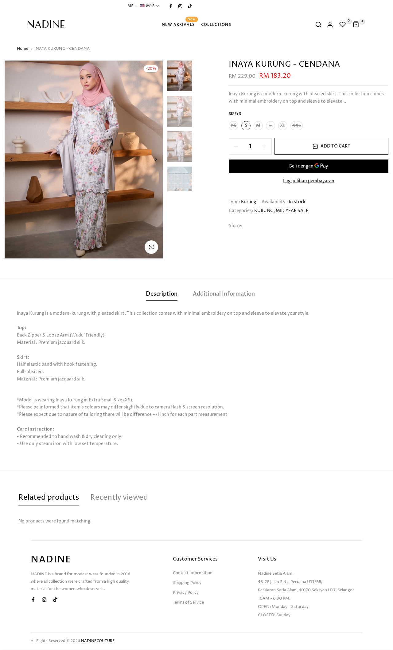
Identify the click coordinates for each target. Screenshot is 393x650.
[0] (342, 24)
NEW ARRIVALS (179, 24)
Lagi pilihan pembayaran (308, 180)
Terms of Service (188, 602)
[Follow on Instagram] (179, 6)
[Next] (151, 159)
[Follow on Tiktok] (189, 6)
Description (161, 294)
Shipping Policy (187, 582)
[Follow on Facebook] (170, 6)
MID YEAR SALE (292, 211)
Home (22, 48)
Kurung (248, 202)
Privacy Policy (186, 592)
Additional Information (224, 294)
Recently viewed (119, 497)
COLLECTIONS (216, 24)
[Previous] (16, 159)
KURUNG (264, 211)
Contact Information (192, 573)
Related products (48, 497)
